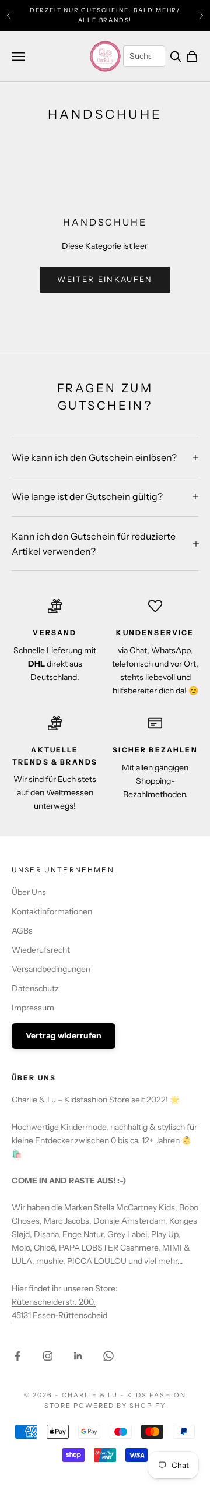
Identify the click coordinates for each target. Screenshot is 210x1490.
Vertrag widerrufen (64, 1035)
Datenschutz (35, 988)
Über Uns (29, 892)
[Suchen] (175, 56)
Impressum (33, 1007)
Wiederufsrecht (41, 950)
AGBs (22, 930)
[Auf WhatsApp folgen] (108, 1356)
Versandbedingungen (51, 969)
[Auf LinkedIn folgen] (78, 1356)
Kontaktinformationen (52, 911)
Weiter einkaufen (104, 279)
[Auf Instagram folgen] (48, 1356)
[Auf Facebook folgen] (17, 1356)
